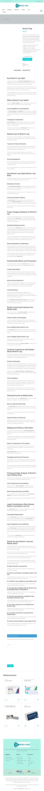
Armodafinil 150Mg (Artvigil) (10, 706)
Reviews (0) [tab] (26, 70)
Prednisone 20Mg (8, 680)
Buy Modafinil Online (30, 679)
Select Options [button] (19, 700)
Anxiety (27, 64)
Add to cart (27, 59)
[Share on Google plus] (29, 66)
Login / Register (39, 1)
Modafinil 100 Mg (27, 680)
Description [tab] (17, 70)
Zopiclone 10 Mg (27, 706)
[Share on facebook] (25, 66)
